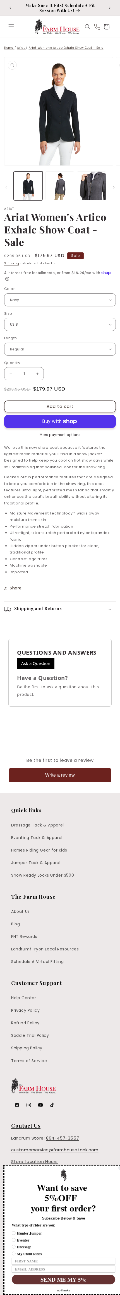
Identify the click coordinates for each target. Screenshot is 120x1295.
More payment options (60, 434)
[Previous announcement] (10, 8)
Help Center (23, 998)
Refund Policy (25, 1023)
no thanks (60, 1290)
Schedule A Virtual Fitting (37, 961)
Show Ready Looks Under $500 (42, 875)
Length (10, 338)
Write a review (60, 775)
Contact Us (25, 1125)
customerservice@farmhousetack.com (55, 1150)
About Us (20, 911)
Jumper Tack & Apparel (36, 862)
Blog (15, 924)
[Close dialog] (116, 1168)
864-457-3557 (62, 1138)
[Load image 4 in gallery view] (91, 185)
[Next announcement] (110, 8)
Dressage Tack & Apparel (37, 825)
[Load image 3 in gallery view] (60, 185)
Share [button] (16, 588)
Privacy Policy (25, 1010)
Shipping (11, 263)
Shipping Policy (26, 1048)
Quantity (12, 362)
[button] (11, 27)
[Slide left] (6, 187)
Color (9, 288)
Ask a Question (35, 663)
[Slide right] (114, 187)
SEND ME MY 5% (60, 1280)
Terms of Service (29, 1061)
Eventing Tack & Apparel (37, 837)
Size (8, 313)
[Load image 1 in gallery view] (28, 185)
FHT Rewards (24, 936)
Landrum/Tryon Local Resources (45, 949)
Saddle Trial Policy (30, 1035)
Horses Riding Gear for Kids (39, 850)
